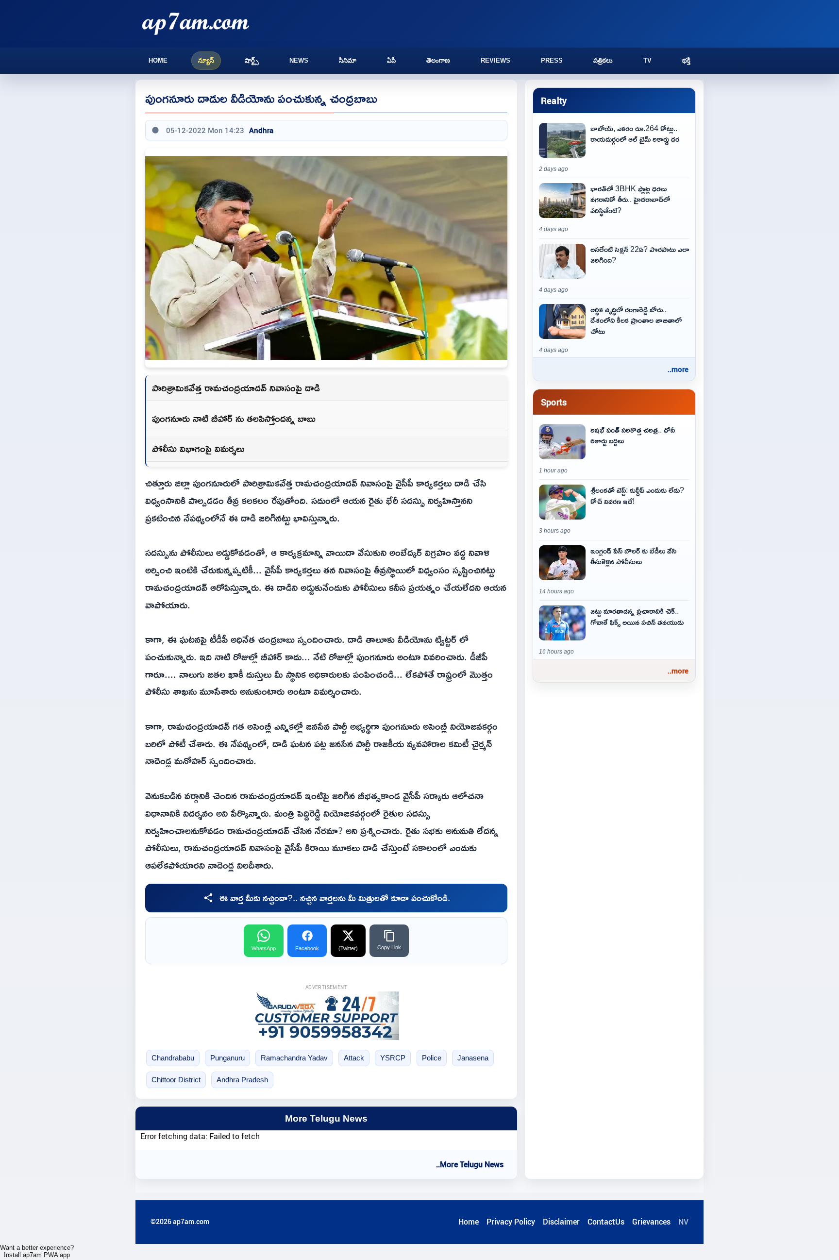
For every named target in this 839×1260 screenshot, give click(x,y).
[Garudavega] (326, 1015)
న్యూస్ (206, 60)
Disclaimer (561, 1221)
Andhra (261, 130)
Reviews (495, 60)
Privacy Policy (511, 1221)
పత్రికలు (603, 60)
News (298, 60)
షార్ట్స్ (252, 60)
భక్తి (686, 60)
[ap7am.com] (195, 23)
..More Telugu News (469, 1164)
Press (552, 60)
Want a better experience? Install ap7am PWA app (37, 1251)
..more (678, 369)
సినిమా (347, 60)
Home (158, 60)
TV (647, 60)
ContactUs (605, 1221)
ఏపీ (391, 60)
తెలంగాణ (438, 60)
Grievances (651, 1221)
